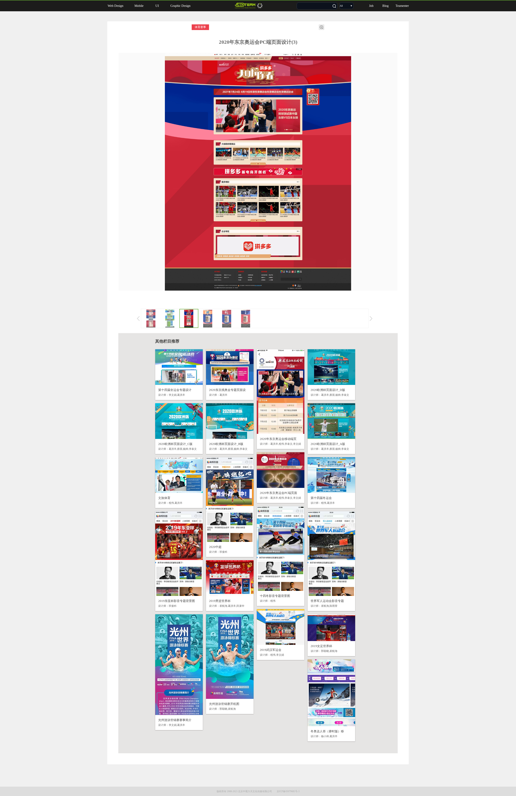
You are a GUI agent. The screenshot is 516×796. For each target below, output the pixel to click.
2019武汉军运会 (270, 650)
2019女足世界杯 (321, 646)
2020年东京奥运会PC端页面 (278, 493)
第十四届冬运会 (321, 498)
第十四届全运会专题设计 (174, 390)
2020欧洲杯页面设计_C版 (175, 444)
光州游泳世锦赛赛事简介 (174, 720)
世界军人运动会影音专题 (327, 601)
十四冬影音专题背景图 (275, 596)
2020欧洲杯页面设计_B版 (226, 444)
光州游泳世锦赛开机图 (224, 704)
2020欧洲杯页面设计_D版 (328, 390)
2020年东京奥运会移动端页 (278, 439)
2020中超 (215, 547)
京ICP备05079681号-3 (288, 791)
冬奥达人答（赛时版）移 (327, 731)
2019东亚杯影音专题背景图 (176, 601)
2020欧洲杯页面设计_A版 (328, 444)
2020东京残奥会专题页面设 (227, 390)
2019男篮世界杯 (220, 601)
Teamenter (402, 5)
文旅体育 (164, 498)
